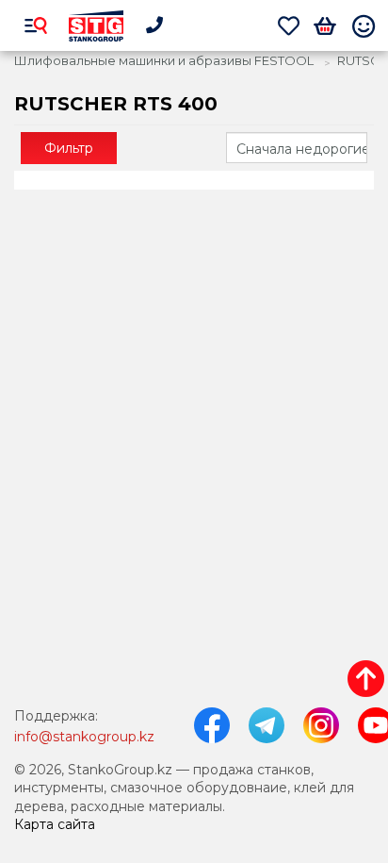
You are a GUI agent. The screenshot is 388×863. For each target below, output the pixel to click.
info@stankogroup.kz (84, 736)
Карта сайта (54, 824)
